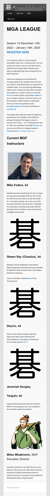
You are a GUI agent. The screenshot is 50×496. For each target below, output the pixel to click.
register (37, 95)
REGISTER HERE (18, 52)
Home (10, 13)
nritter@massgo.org (27, 131)
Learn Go (19, 13)
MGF (29, 13)
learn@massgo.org (14, 106)
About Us (11, 19)
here (30, 278)
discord (13, 109)
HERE (25, 342)
